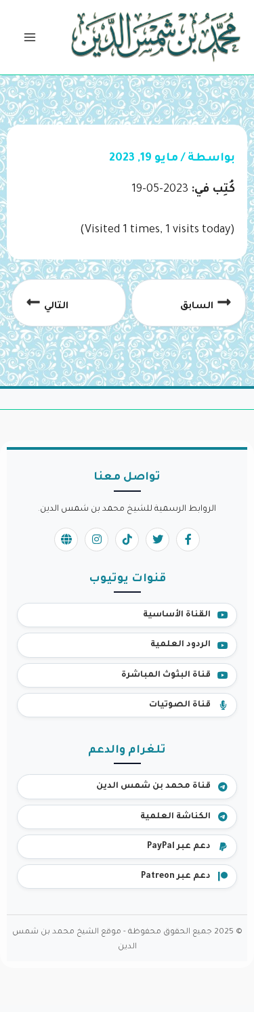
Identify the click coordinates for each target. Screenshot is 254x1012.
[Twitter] (157, 539)
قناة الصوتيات (180, 705)
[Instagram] (96, 539)
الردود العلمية (180, 645)
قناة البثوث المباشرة (166, 675)
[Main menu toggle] (29, 38)
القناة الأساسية (177, 615)
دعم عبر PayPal (179, 846)
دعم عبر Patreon (176, 876)
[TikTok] (127, 539)
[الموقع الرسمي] (66, 539)
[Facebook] (188, 539)
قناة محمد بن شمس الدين (153, 786)
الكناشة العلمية (175, 817)
